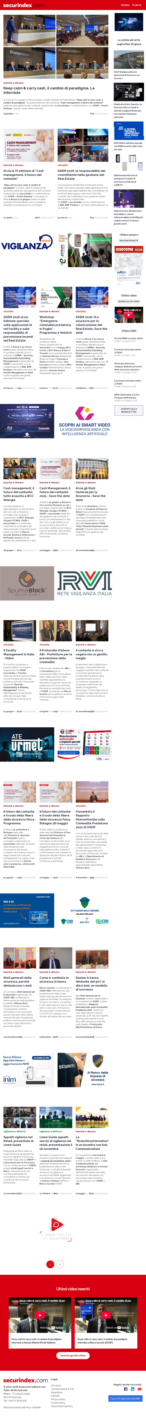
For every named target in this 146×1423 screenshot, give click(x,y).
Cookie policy (58, 1402)
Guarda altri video (129, 301)
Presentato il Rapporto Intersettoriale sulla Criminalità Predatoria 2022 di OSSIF (92, 819)
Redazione (56, 1392)
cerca (137, 4)
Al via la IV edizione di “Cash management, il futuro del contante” (23, 174)
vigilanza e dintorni (14, 1131)
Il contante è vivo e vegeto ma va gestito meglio (91, 654)
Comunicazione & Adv (62, 1389)
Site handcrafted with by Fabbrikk (22, 1407)
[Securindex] (23, 5)
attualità (63, 165)
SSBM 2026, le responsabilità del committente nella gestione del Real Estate (81, 174)
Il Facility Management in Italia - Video (19, 654)
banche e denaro (13, 83)
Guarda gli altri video (73, 1355)
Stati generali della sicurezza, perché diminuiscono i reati (17, 981)
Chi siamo (56, 1385)
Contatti (55, 1396)
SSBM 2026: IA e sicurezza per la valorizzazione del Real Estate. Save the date (91, 324)
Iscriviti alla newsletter (129, 410)
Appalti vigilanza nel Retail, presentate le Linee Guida (18, 1141)
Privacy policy (58, 1399)
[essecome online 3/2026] (129, 285)
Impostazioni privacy (62, 1406)
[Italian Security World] (129, 30)
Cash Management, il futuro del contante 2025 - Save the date (54, 492)
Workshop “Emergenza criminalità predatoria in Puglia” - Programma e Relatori (55, 324)
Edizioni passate (129, 240)
